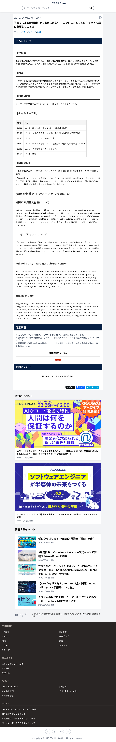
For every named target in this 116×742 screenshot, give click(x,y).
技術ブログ (64, 636)
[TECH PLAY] (59, 3)
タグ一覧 (6, 650)
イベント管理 (8, 695)
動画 (4, 640)
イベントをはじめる (68, 691)
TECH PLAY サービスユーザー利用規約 (19, 709)
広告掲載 (6, 668)
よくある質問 (8, 691)
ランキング (64, 645)
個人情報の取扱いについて (13, 714)
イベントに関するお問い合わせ (59, 376)
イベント (24, 615)
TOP (16, 615)
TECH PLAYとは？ (10, 686)
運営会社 (6, 672)
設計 (39, 31)
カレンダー (64, 631)
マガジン (6, 636)
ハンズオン (22, 31)
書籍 (61, 640)
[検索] (91, 8)
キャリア (32, 31)
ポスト (71, 387)
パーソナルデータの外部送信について (18, 723)
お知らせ (63, 686)
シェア (81, 387)
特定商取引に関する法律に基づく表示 (18, 718)
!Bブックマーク (92, 387)
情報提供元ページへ (58, 353)
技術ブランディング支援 (12, 663)
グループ (5, 645)
